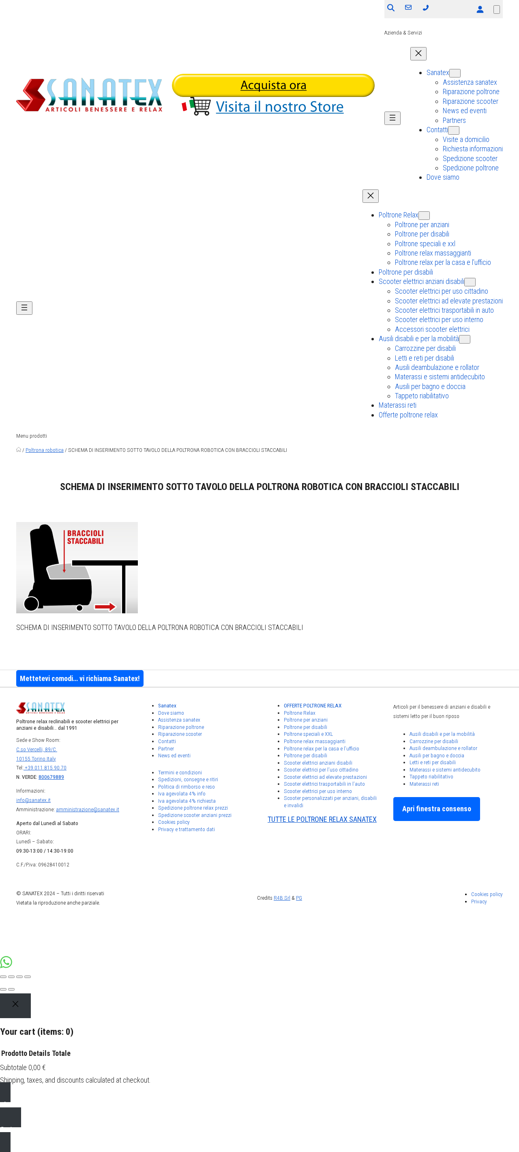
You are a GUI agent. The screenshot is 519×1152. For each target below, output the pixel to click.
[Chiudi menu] (418, 53)
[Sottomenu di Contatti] (453, 130)
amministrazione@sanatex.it (87, 809)
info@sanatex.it (33, 800)
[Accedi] (480, 9)
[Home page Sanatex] (18, 450)
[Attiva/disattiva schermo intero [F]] (19, 977)
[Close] (15, 1006)
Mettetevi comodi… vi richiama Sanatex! (80, 678)
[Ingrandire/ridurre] (27, 977)
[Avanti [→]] (11, 989)
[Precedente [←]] (3, 989)
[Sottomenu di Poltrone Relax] (424, 215)
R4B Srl (282, 897)
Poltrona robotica (45, 450)
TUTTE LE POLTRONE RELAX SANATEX (322, 819)
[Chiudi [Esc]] (3, 977)
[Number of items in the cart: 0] (496, 9)
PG (299, 897)
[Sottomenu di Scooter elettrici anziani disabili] (470, 282)
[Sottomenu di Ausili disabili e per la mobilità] (464, 339)
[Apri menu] (392, 118)
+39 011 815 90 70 (45, 767)
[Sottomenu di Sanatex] (455, 73)
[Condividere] (11, 977)
